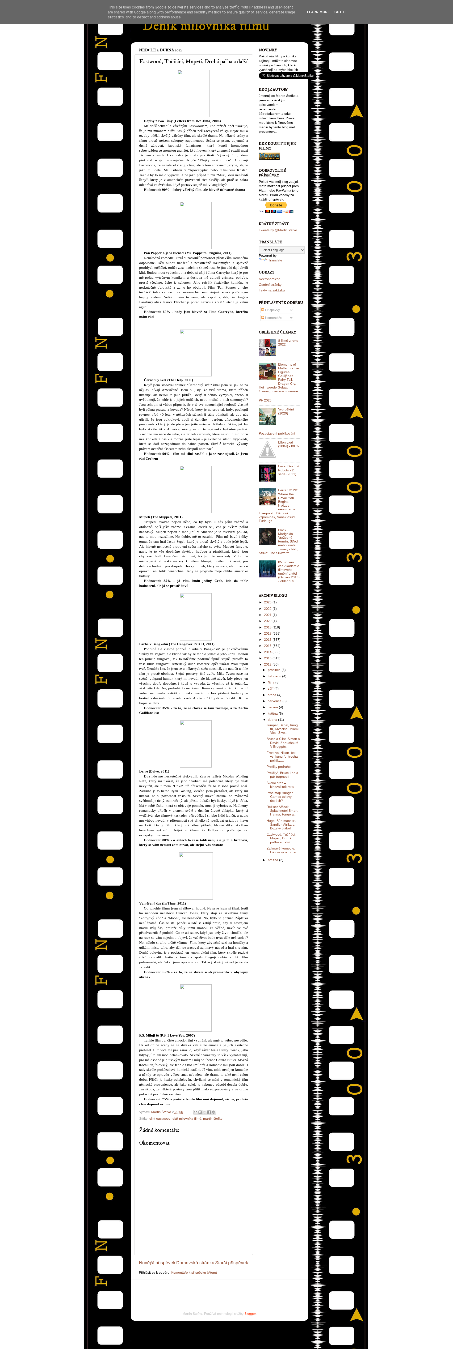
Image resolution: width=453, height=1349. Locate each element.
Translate (275, 260)
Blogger (250, 1313)
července (275, 701)
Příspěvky (272, 310)
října (271, 682)
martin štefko (212, 1118)
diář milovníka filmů (186, 1118)
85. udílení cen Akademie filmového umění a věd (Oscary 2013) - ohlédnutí (289, 571)
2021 (268, 615)
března (273, 860)
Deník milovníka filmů (206, 26)
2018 (268, 627)
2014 (268, 652)
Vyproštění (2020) (286, 411)
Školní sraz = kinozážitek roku (280, 785)
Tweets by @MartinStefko (278, 230)
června (273, 707)
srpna (272, 695)
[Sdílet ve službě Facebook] (209, 1112)
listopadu (275, 676)
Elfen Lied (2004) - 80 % (288, 444)
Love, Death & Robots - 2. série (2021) (288, 470)
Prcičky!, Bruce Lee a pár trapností (282, 774)
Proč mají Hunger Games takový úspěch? (280, 796)
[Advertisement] (194, 1289)
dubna (273, 719)
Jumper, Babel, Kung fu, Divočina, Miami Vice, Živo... (282, 728)
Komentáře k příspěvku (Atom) (194, 1272)
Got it (340, 12)
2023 (268, 602)
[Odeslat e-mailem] (195, 1112)
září (271, 688)
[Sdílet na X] (204, 1112)
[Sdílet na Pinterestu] (213, 1112)
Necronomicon (270, 279)
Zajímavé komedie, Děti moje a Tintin (281, 850)
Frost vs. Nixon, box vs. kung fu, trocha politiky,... (282, 756)
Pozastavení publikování (277, 433)
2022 (268, 608)
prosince (274, 670)
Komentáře (273, 318)
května (273, 713)
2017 (268, 633)
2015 (268, 646)
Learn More (318, 12)
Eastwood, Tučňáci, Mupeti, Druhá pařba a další (281, 838)
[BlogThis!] (200, 1112)
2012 (268, 664)
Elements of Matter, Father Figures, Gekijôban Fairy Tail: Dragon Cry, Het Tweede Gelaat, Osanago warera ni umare (279, 378)
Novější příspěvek (157, 1262)
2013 (268, 658)
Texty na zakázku (272, 290)
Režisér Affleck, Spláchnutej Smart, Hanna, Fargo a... (282, 810)
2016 (268, 639)
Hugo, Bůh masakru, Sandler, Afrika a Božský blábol (282, 824)
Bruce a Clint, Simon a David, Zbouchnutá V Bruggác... (283, 742)
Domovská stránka (195, 1262)
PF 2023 (265, 400)
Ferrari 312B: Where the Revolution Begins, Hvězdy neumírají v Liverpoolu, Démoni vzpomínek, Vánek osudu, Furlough (278, 505)
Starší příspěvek (231, 1262)
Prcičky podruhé (279, 766)
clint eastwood (160, 1118)
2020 (268, 621)
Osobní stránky (270, 284)
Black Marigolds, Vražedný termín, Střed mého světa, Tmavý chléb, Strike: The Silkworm (278, 541)
